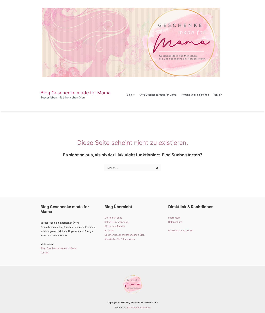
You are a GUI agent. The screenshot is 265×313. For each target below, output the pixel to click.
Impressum (174, 217)
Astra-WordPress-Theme (139, 307)
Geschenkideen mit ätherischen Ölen (124, 234)
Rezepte (108, 230)
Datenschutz (175, 222)
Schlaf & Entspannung (116, 222)
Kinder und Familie (114, 226)
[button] (133, 95)
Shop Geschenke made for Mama (58, 248)
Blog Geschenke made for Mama (75, 92)
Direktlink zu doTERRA (180, 230)
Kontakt (44, 252)
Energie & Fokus (113, 217)
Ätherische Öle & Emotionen (119, 239)
